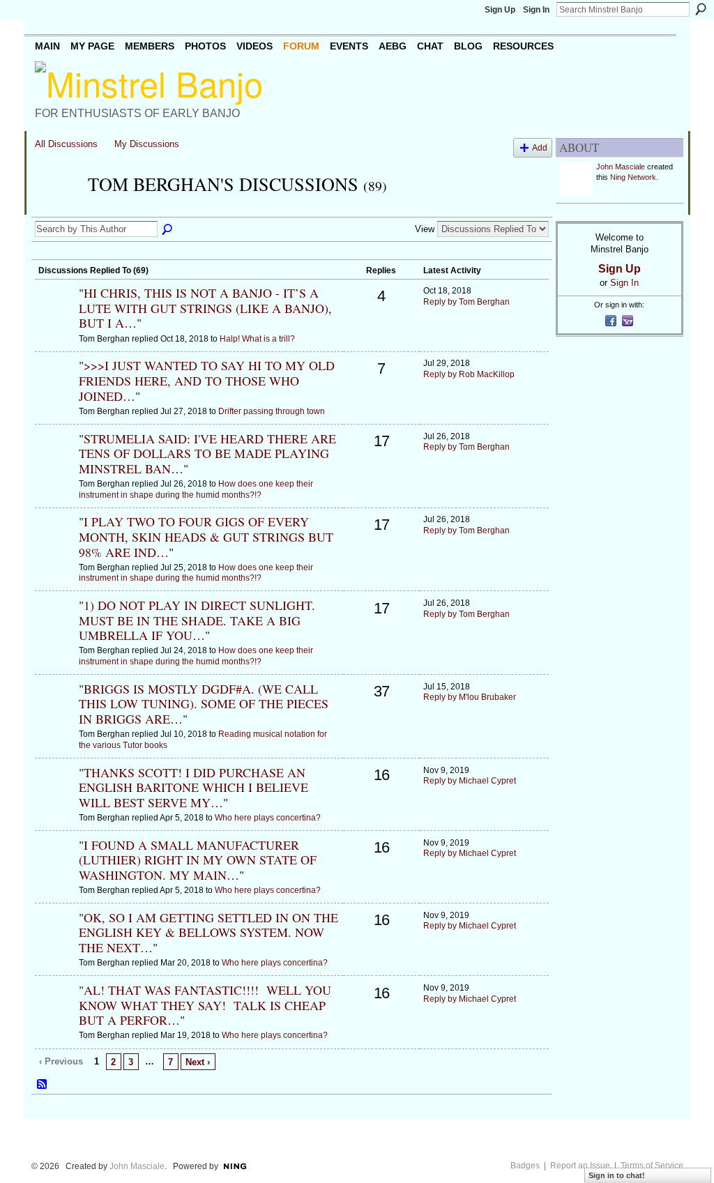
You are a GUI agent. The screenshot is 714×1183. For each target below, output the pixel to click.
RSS (42, 1084)
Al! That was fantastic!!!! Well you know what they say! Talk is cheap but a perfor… (205, 1005)
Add (539, 147)
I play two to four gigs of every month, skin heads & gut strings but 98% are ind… (206, 536)
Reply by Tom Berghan (466, 302)
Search (700, 9)
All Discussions (66, 144)
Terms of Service (652, 1165)
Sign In (536, 10)
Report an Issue (580, 1165)
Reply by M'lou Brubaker (469, 697)
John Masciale (620, 166)
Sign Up (500, 10)
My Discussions (146, 144)
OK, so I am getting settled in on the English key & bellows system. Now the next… (208, 932)
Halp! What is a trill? (257, 339)
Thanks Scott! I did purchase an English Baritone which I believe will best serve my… (193, 787)
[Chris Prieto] (55, 316)
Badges (525, 1165)
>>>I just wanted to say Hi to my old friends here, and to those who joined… (207, 380)
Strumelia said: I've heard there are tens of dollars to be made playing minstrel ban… (207, 453)
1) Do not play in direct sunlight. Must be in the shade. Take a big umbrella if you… (197, 620)
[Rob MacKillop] (55, 389)
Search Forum (168, 230)
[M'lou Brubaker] (55, 712)
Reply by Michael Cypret (469, 781)
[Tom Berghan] (57, 209)
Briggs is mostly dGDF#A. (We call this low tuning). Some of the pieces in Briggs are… (203, 703)
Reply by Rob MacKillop (469, 374)
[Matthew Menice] (55, 462)
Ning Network (633, 177)
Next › (197, 1062)
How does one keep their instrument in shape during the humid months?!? (196, 489)
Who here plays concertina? (268, 818)
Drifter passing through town (271, 411)
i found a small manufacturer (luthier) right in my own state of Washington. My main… (198, 860)
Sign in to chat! (616, 1175)
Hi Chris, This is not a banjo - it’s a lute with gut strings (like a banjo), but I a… (205, 307)
